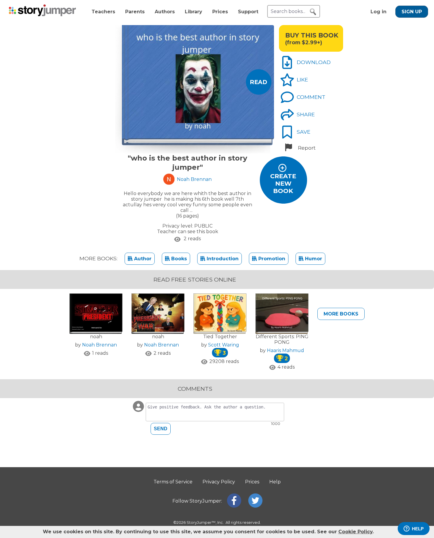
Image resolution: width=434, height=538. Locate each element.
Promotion (271, 258)
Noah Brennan (99, 345)
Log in (378, 11)
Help (275, 482)
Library (193, 11)
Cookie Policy (355, 531)
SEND (160, 428)
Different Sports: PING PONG (282, 339)
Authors (165, 11)
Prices (220, 11)
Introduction (222, 258)
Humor (313, 258)
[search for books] (312, 11)
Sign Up (412, 11)
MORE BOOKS (341, 314)
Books (178, 258)
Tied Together (220, 336)
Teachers (103, 11)
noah (96, 336)
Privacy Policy (219, 482)
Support (248, 11)
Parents (135, 11)
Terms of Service (173, 482)
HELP (418, 528)
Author (142, 258)
